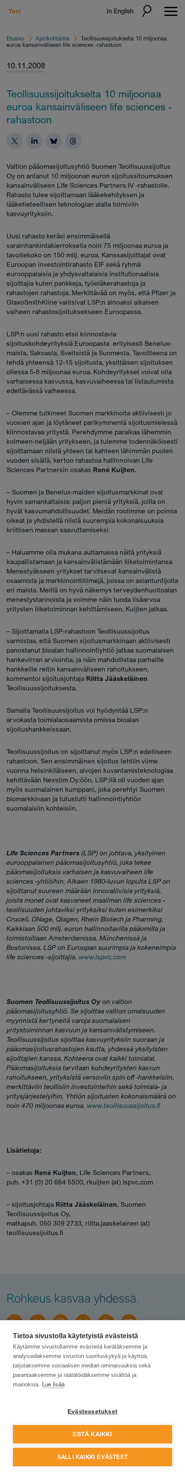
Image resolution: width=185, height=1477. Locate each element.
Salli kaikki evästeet (92, 1457)
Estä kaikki (92, 1434)
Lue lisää (53, 1384)
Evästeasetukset (92, 1411)
